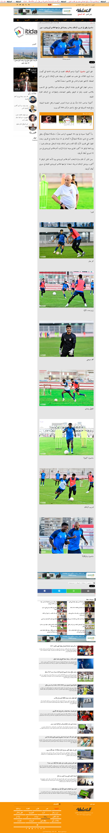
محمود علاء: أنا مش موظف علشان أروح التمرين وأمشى (84, 124)
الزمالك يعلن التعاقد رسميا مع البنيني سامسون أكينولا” (49, 608)
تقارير (73, 20)
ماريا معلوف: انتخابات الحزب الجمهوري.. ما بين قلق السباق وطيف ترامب (22, 117)
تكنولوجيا (27, 20)
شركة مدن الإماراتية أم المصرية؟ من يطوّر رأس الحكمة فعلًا (72, 1)
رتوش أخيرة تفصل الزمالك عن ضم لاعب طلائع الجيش (76, 625)
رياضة (91, 23)
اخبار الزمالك (71, 583)
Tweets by (34, 140)
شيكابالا (83, 583)
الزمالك (68, 71)
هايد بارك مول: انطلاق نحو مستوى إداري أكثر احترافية (19, 1)
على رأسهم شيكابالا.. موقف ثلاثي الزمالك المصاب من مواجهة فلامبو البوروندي (48, 631)
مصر (82, 20)
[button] (33, 66)
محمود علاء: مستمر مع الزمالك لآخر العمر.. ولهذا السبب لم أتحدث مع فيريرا (66, 124)
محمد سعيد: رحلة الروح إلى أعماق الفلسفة (21, 97)
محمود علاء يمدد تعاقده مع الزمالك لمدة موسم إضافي (76, 619)
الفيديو (34, 44)
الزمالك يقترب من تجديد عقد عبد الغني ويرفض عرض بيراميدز (76, 614)
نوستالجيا (56, 20)
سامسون (82, 71)
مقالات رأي (32, 93)
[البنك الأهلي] (66, 576)
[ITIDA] (25, 32)
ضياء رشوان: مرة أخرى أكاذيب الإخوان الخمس (21, 107)
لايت (36, 20)
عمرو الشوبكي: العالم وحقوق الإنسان (22, 125)
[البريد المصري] (25, 80)
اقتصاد (65, 20)
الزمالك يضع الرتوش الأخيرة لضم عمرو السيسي (49, 619)
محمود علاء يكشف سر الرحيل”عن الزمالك (50, 613)
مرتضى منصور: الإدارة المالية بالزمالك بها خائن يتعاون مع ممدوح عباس (77, 631)
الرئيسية (91, 20)
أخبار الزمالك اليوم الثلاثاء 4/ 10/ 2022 (49, 123)
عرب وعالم (46, 20)
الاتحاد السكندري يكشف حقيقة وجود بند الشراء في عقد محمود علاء (48, 625)
